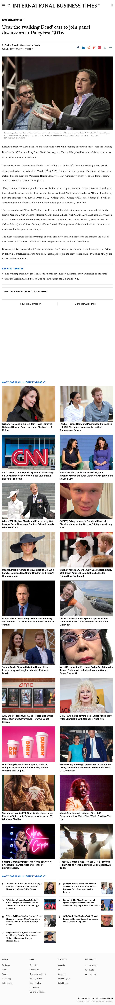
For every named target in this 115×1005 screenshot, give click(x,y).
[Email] (104, 47)
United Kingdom (64, 979)
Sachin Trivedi (12, 45)
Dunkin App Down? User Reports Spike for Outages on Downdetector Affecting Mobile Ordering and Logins (25, 767)
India (59, 970)
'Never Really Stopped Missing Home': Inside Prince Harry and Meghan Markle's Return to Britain (26, 670)
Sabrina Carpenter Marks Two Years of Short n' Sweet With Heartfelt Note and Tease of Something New (27, 865)
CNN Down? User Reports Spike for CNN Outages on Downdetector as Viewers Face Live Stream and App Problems (28, 475)
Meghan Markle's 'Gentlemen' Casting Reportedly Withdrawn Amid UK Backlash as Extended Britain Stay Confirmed (86, 573)
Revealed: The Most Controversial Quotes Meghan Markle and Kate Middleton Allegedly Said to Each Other (86, 475)
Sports (4, 974)
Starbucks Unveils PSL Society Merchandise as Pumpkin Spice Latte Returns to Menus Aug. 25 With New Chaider (27, 816)
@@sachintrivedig (31, 45)
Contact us (34, 970)
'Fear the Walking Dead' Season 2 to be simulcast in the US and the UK (41, 279)
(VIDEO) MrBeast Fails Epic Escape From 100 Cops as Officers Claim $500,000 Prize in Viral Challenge (84, 621)
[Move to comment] (110, 47)
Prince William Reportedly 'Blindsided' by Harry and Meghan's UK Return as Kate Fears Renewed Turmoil (28, 621)
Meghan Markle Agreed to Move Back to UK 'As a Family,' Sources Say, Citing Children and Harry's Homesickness (28, 573)
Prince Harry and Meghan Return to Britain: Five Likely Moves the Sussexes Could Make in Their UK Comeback (85, 767)
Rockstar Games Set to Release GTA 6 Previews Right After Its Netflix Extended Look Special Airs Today (85, 865)
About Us (33, 965)
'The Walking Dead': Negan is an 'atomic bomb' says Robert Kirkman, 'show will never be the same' (55, 274)
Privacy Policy (36, 979)
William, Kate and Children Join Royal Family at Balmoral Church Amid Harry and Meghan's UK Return (27, 427)
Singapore (62, 974)
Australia (61, 965)
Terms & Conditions (38, 974)
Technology (6, 979)
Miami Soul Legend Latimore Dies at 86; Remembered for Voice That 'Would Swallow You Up (85, 816)
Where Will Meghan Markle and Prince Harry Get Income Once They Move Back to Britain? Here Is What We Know (28, 524)
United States (63, 983)
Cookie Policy (35, 983)
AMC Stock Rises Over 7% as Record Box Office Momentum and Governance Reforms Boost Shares (27, 719)
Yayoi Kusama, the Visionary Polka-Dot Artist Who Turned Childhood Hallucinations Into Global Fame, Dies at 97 (86, 670)
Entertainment (7, 983)
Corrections (34, 987)
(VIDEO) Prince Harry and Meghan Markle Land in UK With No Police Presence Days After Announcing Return (86, 427)
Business (6, 965)
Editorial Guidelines (85, 304)
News (4, 970)
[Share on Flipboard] (94, 47)
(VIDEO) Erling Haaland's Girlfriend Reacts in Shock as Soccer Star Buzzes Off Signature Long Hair (86, 524)
